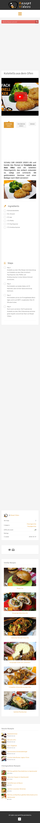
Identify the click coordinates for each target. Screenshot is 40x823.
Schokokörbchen (12, 734)
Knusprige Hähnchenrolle (20, 613)
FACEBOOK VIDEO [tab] (21, 125)
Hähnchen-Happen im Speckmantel (18, 777)
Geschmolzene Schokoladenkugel (17, 751)
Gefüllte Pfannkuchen (20, 712)
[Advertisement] (20, 44)
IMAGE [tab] (32, 124)
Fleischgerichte (31, 524)
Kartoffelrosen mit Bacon (15, 783)
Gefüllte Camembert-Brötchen (16, 789)
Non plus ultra (11, 740)
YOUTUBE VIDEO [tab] (9, 125)
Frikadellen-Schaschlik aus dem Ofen (20, 687)
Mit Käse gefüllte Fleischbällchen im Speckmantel (22, 771)
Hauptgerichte (31, 526)
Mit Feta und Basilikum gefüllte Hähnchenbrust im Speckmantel (22, 796)
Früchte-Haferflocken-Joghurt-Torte (18, 757)
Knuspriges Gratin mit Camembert (20, 662)
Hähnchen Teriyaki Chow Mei (20, 638)
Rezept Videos (15, 515)
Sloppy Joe (20, 588)
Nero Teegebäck (12, 745)
